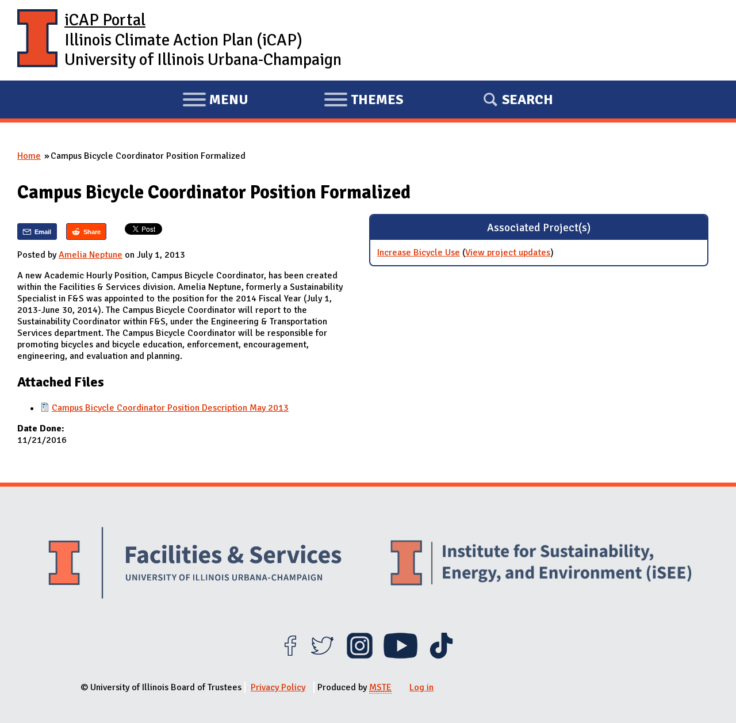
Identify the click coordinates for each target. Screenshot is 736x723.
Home (29, 156)
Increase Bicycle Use (418, 252)
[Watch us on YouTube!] (400, 655)
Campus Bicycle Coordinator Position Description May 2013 (170, 408)
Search (527, 99)
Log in (421, 687)
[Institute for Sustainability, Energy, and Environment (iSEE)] (541, 564)
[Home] (37, 40)
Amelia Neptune (90, 255)
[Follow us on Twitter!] (322, 655)
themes (363, 101)
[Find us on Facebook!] (290, 655)
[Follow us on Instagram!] (360, 655)
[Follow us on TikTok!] (441, 655)
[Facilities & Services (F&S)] (194, 564)
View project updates (507, 252)
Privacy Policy (278, 687)
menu (215, 101)
